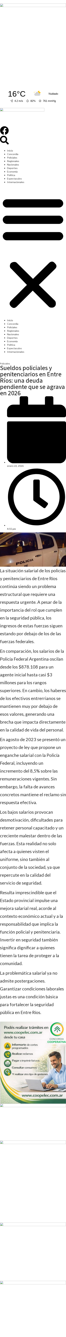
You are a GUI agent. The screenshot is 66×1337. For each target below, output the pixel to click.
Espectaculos (14, 178)
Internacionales (15, 182)
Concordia (12, 154)
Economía (12, 171)
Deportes (12, 168)
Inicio (10, 150)
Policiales (12, 157)
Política (11, 175)
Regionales (13, 161)
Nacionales (13, 164)
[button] (33, 252)
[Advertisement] (33, 49)
